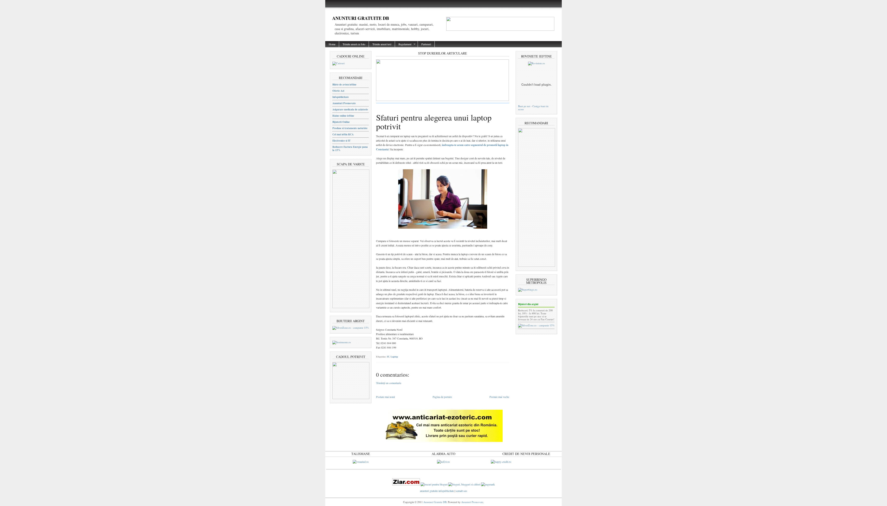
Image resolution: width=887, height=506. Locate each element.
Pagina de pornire (442, 397)
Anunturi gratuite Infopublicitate (437, 491)
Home (332, 44)
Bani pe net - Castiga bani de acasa (533, 107)
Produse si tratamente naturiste (350, 128)
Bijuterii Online (341, 122)
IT (388, 356)
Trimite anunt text (381, 44)
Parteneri (426, 44)
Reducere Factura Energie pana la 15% (350, 148)
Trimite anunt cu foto (354, 44)
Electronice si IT (341, 140)
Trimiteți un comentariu (388, 383)
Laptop (394, 356)
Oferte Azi (338, 91)
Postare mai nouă (385, 397)
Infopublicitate (340, 97)
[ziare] (406, 484)
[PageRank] (488, 484)
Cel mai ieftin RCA (343, 134)
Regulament (403, 44)
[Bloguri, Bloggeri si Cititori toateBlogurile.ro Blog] (464, 484)
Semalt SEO (461, 491)
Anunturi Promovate (344, 103)
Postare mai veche (499, 397)
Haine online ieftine (343, 116)
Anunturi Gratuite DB (360, 18)
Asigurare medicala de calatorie (350, 109)
